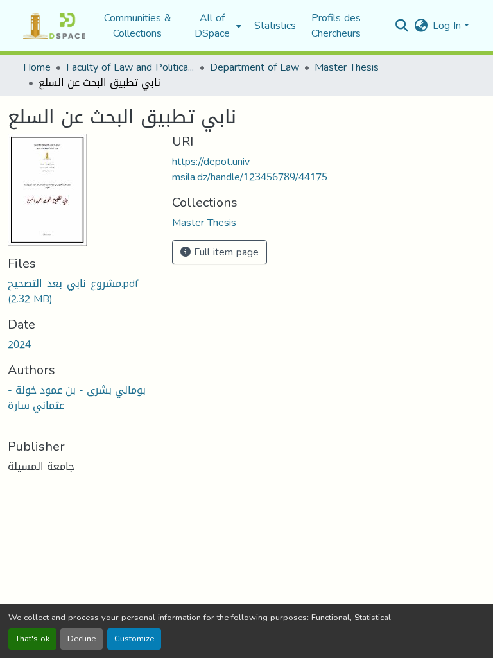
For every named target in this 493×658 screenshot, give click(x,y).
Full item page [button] (225, 252)
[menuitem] (216, 25)
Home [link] (37, 67)
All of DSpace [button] (212, 25)
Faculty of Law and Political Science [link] (130, 67)
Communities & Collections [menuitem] (137, 25)
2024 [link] (19, 344)
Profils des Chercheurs (336, 25)
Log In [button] (448, 25)
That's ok (32, 638)
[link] (82, 291)
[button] (54, 26)
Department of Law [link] (254, 67)
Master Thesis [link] (347, 67)
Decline (81, 638)
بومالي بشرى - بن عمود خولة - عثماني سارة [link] (77, 397)
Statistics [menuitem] (275, 25)
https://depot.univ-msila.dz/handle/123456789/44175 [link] (249, 169)
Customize (134, 638)
